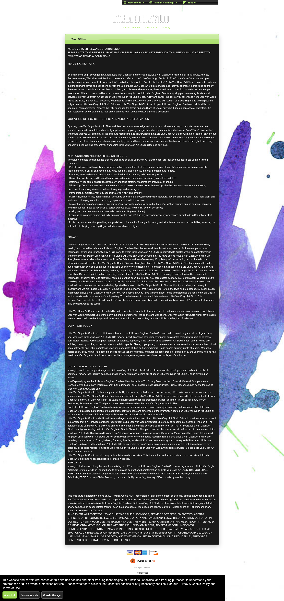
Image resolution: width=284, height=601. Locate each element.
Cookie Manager (52, 595)
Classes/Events (132, 27)
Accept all (9, 595)
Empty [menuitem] (191, 2)
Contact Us (151, 27)
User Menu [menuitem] (133, 2)
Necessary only (29, 595)
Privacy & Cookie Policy (194, 583)
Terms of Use (142, 572)
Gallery (166, 27)
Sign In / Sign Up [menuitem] (163, 2)
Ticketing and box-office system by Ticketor (142, 561)
